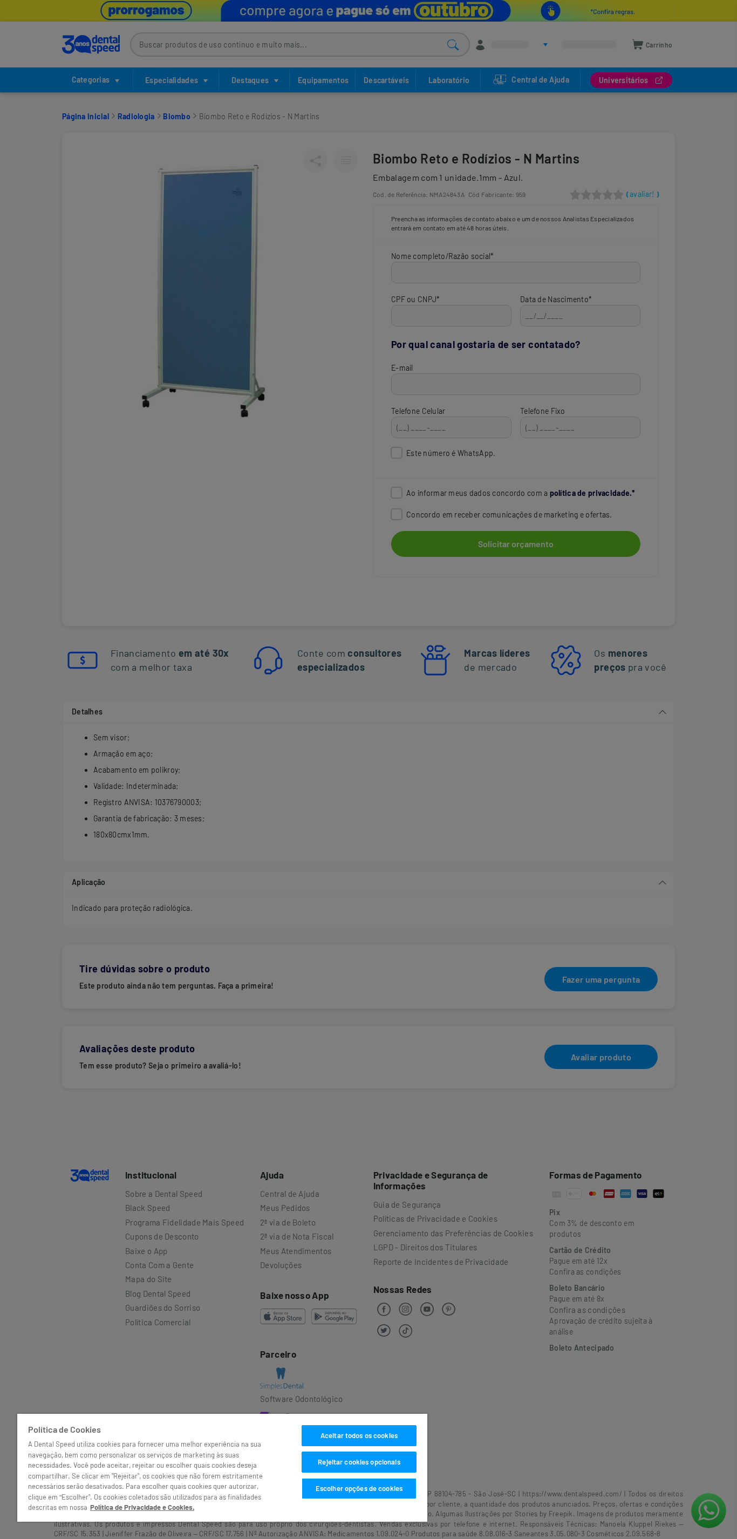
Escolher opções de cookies (359, 1488)
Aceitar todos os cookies (359, 1435)
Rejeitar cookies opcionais (359, 1462)
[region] (222, 1468)
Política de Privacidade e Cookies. (142, 1507)
